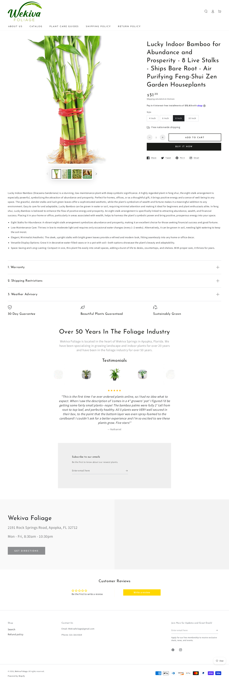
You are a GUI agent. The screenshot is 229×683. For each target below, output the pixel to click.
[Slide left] (47, 174)
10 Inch (192, 118)
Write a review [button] (142, 592)
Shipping (151, 99)
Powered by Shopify (16, 676)
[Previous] (59, 374)
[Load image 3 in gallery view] (77, 174)
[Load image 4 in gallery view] (87, 174)
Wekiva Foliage (21, 671)
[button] (206, 11)
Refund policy (15, 634)
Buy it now (184, 147)
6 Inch (165, 118)
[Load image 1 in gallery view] (56, 174)
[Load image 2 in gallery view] (66, 174)
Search (11, 629)
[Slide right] (96, 174)
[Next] (169, 374)
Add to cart (195, 138)
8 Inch (178, 118)
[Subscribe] (127, 470)
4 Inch (152, 118)
